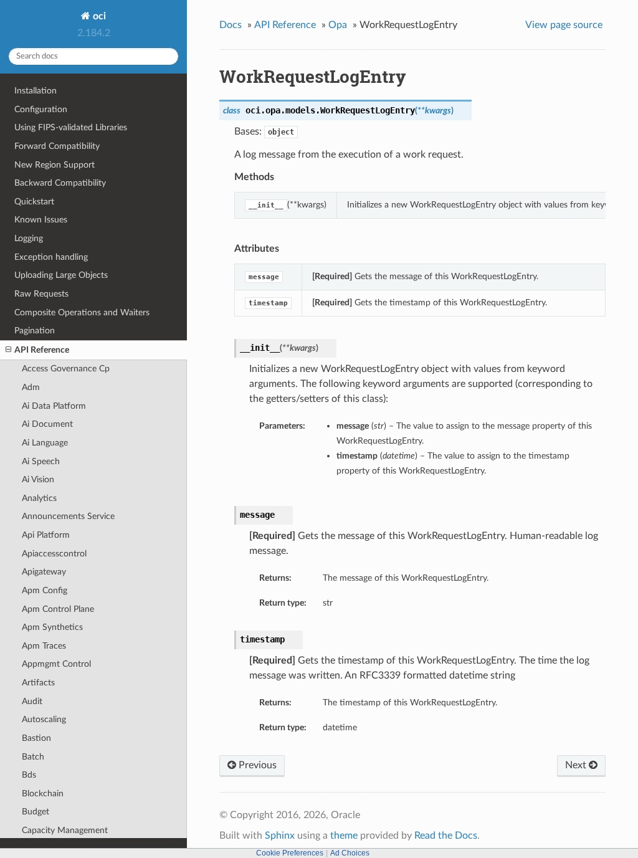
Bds (29, 774)
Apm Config (44, 590)
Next (577, 765)
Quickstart (34, 201)
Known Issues (40, 219)
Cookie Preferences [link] (289, 853)
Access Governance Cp (66, 368)
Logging (28, 238)
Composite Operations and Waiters (82, 312)
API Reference (41, 350)
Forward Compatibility (57, 146)
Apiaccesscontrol (54, 553)
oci (98, 16)
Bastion (36, 738)
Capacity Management (65, 830)
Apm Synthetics (52, 627)
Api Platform (46, 535)
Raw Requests (41, 293)
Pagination (34, 330)
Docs (230, 25)
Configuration (40, 109)
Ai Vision (38, 479)
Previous (256, 765)
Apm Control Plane (58, 609)
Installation (35, 90)
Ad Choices (349, 853)
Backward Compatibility (60, 183)
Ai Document (47, 424)
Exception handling (51, 257)
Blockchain (43, 793)
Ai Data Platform (54, 406)
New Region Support (54, 164)
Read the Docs (445, 836)
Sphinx (280, 836)
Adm (31, 387)
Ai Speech (41, 461)
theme (344, 836)
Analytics (39, 498)
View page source (563, 25)
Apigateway (44, 571)
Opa (337, 25)
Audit (32, 701)
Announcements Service (68, 516)
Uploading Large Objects (61, 275)
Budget (35, 811)
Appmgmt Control (56, 664)
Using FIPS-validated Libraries (70, 127)
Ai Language (45, 442)
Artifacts (38, 682)
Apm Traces (44, 646)
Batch (33, 756)
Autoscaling (44, 719)
